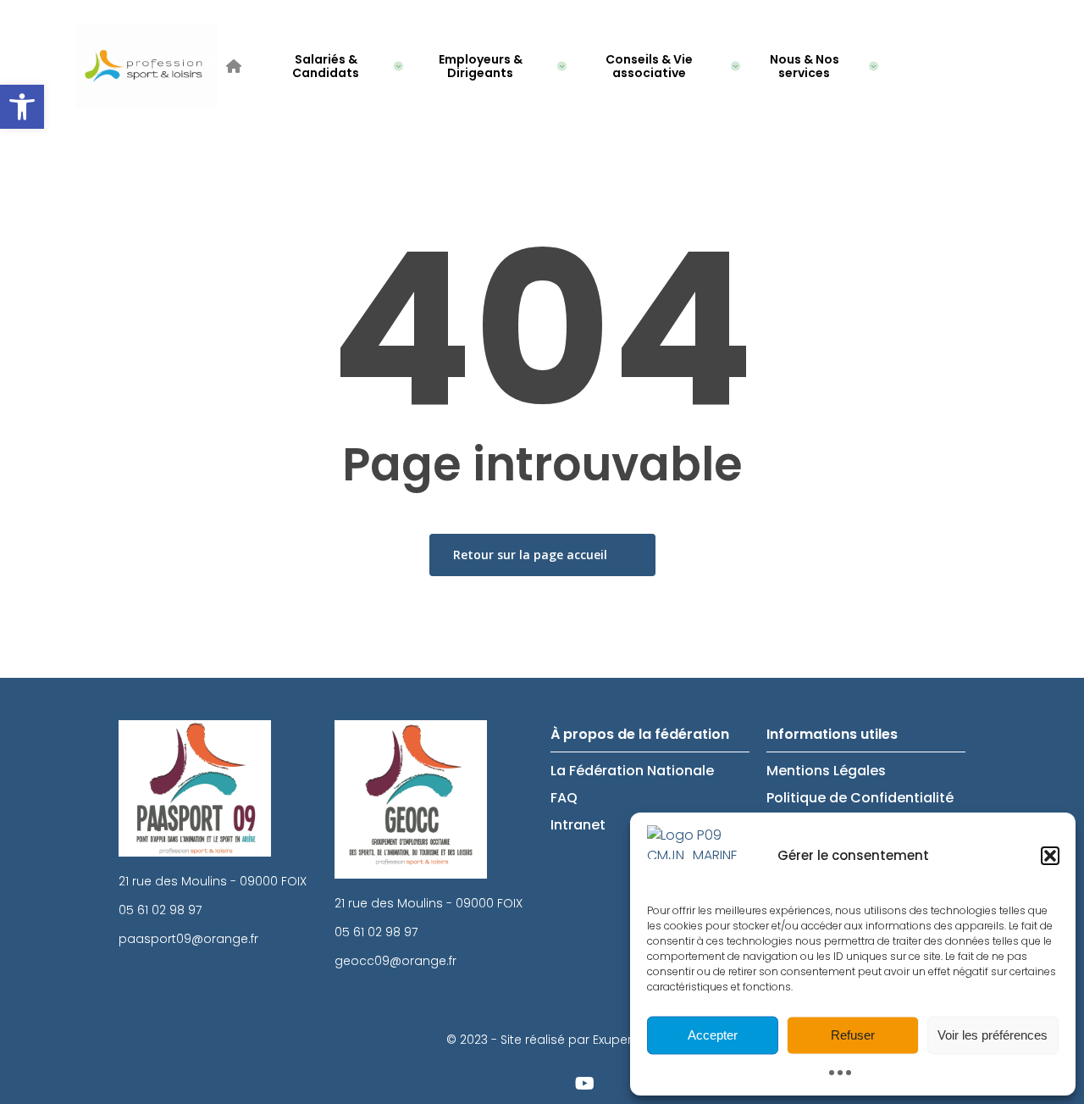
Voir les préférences (992, 1035)
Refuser (853, 1035)
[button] (22, 107)
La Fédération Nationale (632, 770)
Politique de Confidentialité (860, 797)
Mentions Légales (826, 770)
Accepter (713, 1035)
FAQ (564, 797)
